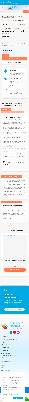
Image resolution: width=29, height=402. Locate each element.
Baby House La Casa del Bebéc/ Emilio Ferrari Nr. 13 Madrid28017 (10, 341)
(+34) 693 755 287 (7, 355)
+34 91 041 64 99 (15, 3)
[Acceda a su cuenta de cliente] (24, 8)
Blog (2, 367)
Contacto (3, 365)
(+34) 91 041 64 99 (7, 353)
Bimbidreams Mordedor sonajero (15, 260)
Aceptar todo (17, 398)
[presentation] (0, 251)
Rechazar (7, 398)
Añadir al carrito (14, 58)
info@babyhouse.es (8, 358)
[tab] (6, 109)
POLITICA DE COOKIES (13, 394)
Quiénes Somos (4, 364)
